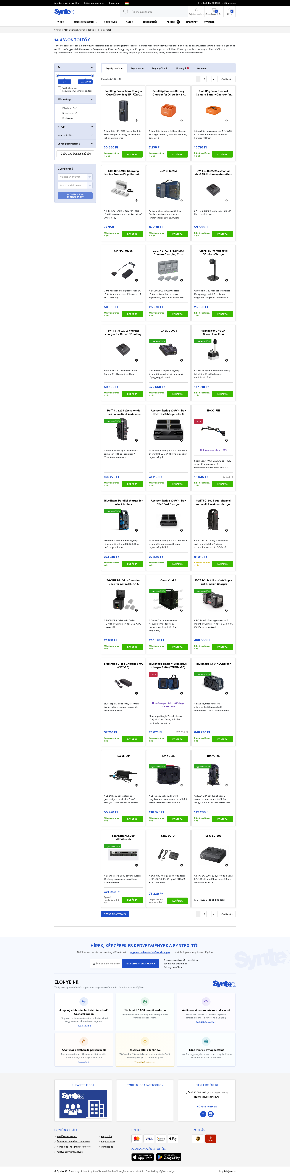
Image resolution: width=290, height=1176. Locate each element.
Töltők (91, 29)
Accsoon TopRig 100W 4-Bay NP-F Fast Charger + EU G (168, 412)
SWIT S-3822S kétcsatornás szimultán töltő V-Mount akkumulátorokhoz (123, 412)
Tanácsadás (107, 1146)
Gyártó (61, 127)
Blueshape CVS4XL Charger (213, 663)
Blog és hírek (108, 1141)
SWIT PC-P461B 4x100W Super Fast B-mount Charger (213, 582)
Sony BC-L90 (213, 835)
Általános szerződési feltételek (73, 1141)
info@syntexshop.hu (208, 1096)
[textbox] (70, 177)
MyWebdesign (166, 1171)
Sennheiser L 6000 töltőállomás (123, 837)
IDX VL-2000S (168, 330)
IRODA (90, 1085)
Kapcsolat (114, 3)
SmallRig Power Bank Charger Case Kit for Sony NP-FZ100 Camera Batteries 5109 (123, 92)
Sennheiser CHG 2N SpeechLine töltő (213, 332)
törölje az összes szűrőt (75, 153)
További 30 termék (115, 914)
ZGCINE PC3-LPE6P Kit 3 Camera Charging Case (168, 252)
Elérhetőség (64, 99)
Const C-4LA (168, 580)
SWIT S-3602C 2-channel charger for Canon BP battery (123, 332)
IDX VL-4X (168, 756)
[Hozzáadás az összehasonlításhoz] (136, 120)
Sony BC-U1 (168, 835)
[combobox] (75, 176)
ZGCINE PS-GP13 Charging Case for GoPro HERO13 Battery (123, 582)
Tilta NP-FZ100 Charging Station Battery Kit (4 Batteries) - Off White (123, 172)
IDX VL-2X (213, 756)
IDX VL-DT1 (123, 756)
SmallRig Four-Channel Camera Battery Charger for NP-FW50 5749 (213, 92)
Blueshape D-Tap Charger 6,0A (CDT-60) (123, 665)
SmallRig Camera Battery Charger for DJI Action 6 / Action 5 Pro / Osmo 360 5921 (168, 92)
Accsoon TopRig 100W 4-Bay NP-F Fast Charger (168, 502)
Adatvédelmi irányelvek (70, 1151)
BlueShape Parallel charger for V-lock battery (123, 502)
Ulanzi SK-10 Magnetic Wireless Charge (213, 252)
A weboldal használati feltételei (74, 1146)
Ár (59, 67)
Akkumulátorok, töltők (74, 29)
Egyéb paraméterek (69, 143)
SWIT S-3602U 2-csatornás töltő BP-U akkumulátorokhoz (213, 172)
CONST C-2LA (168, 171)
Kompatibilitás (66, 135)
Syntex (57, 29)
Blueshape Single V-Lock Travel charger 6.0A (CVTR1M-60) (168, 665)
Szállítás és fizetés (67, 1136)
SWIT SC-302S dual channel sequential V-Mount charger (213, 502)
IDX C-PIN (213, 410)
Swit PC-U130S (123, 250)
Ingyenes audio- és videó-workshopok (150, 952)
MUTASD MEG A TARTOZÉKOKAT (75, 196)
